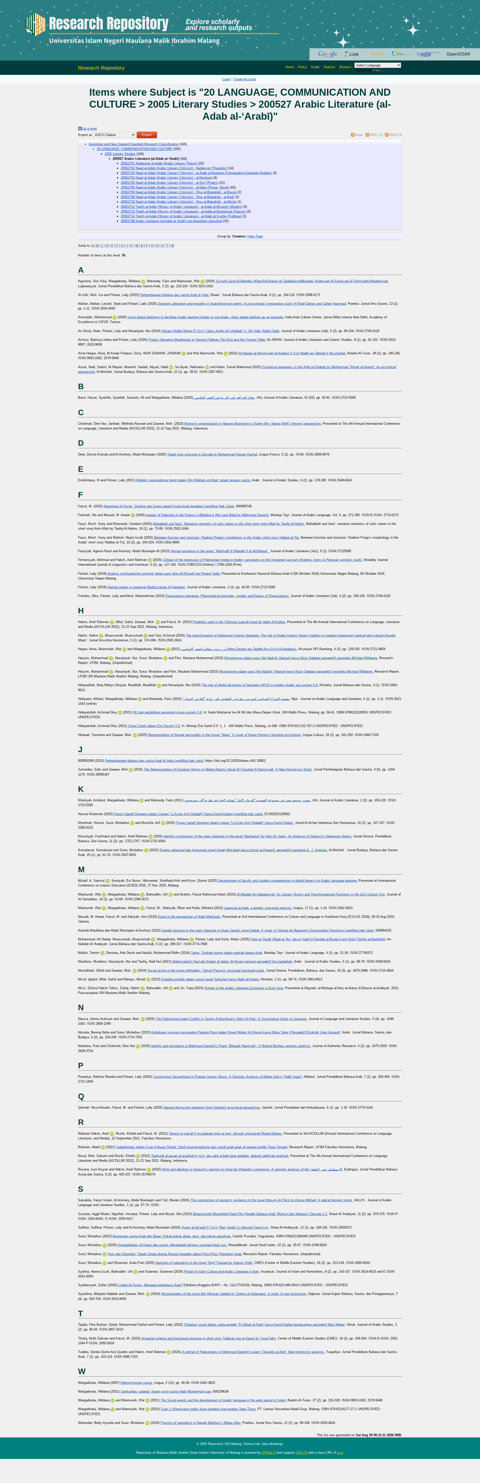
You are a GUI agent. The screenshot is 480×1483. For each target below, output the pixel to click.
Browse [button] (345, 67)
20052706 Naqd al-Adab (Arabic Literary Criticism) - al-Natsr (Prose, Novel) (175, 187)
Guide (315, 67)
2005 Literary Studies (120, 154)
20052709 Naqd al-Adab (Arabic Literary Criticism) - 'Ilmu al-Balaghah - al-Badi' (177, 197)
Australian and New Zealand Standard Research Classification (133, 144)
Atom (359, 135)
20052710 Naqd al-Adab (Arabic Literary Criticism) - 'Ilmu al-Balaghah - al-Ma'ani (178, 202)
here (340, 1452)
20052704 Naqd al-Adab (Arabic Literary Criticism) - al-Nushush (166, 178)
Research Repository (101, 68)
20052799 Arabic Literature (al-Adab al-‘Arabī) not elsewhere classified (171, 221)
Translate (388, 70)
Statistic (330, 67)
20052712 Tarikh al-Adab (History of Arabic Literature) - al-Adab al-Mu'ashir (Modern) (181, 207)
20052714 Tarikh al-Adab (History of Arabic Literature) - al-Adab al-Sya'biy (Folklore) (181, 216)
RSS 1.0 (376, 135)
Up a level (89, 128)
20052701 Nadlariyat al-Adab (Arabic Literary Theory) (159, 163)
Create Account (245, 79)
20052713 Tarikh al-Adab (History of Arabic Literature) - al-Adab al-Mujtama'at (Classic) (183, 211)
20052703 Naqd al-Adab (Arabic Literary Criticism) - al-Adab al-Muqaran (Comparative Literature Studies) (196, 173)
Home (290, 67)
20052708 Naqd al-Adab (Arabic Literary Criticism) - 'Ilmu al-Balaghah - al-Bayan (178, 192)
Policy (302, 67)
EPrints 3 (269, 1452)
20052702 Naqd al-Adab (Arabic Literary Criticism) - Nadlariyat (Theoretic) (174, 168)
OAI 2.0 (302, 1452)
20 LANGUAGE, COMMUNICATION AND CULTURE (134, 149)
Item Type (255, 236)
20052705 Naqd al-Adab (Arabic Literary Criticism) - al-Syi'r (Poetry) (169, 183)
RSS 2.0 (396, 135)
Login (226, 79)
